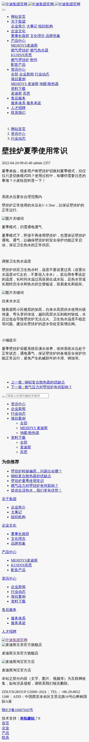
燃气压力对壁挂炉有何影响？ (34, 486)
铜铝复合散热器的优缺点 (31, 476)
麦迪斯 (25, 447)
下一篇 (41, 387)
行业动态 (18, 138)
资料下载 (18, 437)
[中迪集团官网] (44, 4)
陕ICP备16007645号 (17, 710)
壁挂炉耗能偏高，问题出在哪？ (36, 471)
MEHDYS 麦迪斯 (34, 428)
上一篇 (38, 382)
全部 (14, 74)
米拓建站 (28, 718)
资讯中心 (18, 134)
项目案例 (18, 418)
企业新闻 (18, 409)
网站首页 (18, 129)
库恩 (23, 452)
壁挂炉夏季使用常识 (27, 481)
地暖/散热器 (29, 433)
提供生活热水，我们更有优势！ (36, 490)
